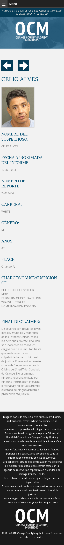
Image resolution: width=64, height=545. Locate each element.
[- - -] (4, 3)
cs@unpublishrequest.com (43, 502)
